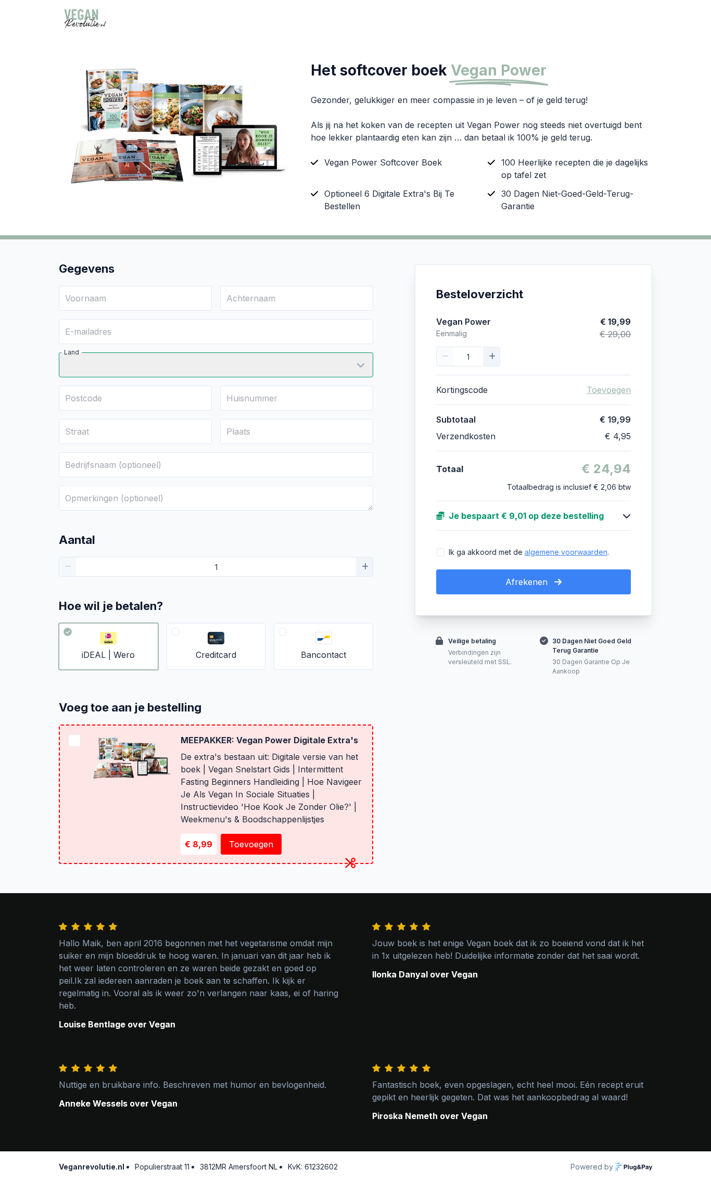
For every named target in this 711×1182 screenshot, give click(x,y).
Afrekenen (527, 582)
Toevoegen (251, 844)
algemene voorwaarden (566, 552)
